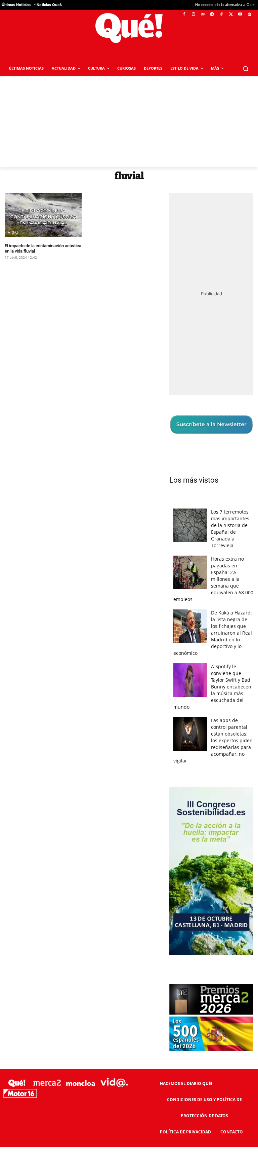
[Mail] (203, 14)
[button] (245, 68)
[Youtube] (240, 14)
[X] (231, 14)
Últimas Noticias (16, 4)
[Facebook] (184, 14)
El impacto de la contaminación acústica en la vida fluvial (43, 248)
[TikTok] (221, 14)
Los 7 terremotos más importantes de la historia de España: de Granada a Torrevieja (230, 529)
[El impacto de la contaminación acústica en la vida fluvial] (43, 215)
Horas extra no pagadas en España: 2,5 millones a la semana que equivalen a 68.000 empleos (213, 579)
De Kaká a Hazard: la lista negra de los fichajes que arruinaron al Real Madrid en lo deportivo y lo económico (212, 632)
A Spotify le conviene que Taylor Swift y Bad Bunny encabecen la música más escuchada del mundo (212, 686)
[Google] (249, 14)
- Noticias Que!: (48, 4)
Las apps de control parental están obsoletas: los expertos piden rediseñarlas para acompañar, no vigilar (213, 740)
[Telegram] (212, 14)
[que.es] (129, 28)
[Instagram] (193, 14)
